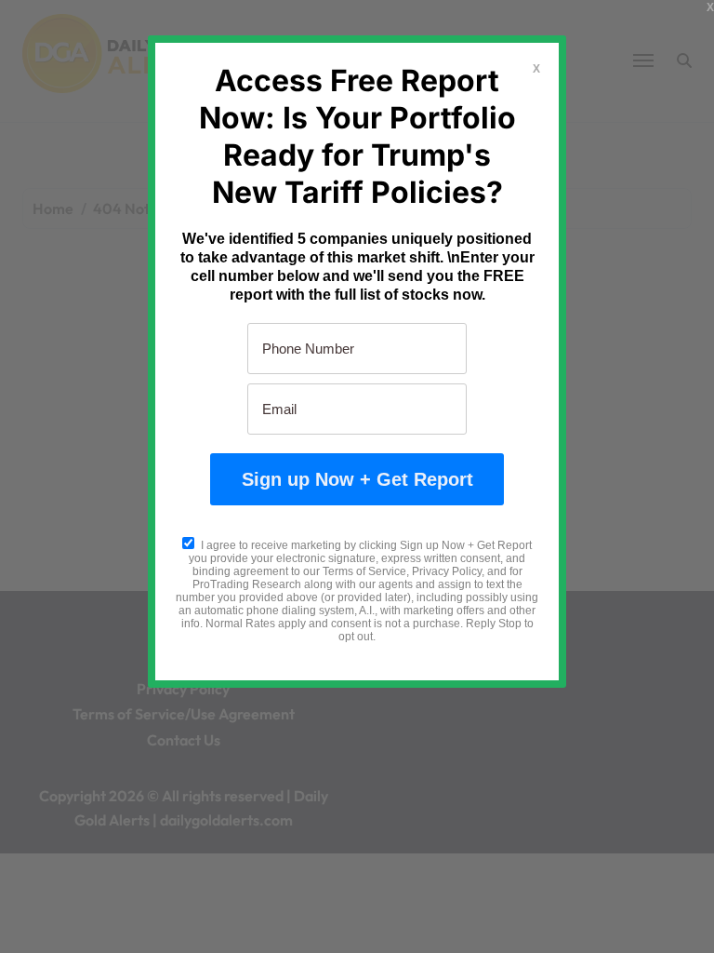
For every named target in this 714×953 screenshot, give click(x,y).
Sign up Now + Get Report (357, 479)
